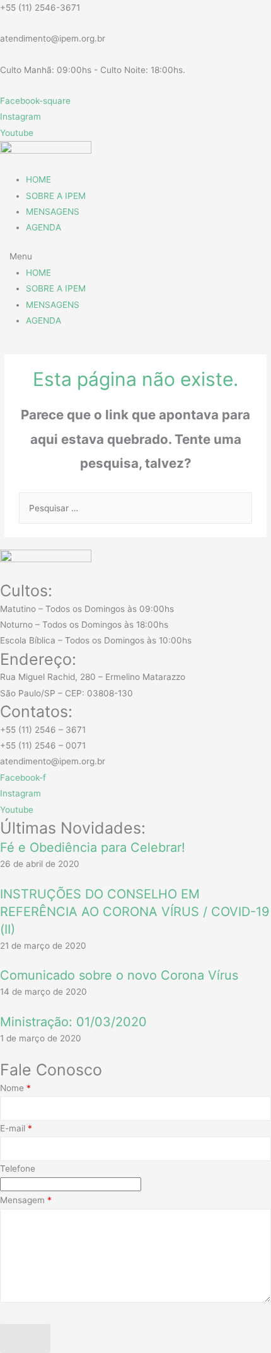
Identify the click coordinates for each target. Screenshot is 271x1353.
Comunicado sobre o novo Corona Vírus (119, 975)
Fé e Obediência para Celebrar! (92, 847)
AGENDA (43, 227)
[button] (135, 256)
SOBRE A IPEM (56, 196)
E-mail (16, 1128)
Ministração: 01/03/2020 (73, 1021)
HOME (38, 179)
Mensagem (26, 1200)
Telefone (17, 1168)
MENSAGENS (52, 212)
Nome (15, 1088)
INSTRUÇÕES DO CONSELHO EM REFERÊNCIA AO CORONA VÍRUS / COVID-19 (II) (134, 911)
